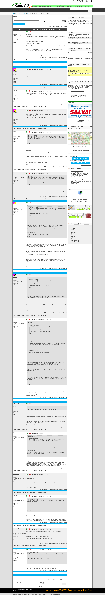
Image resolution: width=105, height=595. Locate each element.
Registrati (86, 1)
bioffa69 (15, 71)
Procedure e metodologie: (74, 226)
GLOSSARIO (84, 589)
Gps (72, 237)
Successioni (74, 232)
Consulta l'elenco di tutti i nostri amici (80, 201)
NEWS (18, 10)
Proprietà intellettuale (42, 594)
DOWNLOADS (88, 590)
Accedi (74, 0)
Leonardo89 (16, 31)
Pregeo (73, 228)
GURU (47, 10)
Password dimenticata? (86, 165)
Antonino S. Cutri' (28, 589)
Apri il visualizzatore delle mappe (80, 146)
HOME (14, 10)
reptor (76, 178)
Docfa (72, 229)
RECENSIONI (49, 590)
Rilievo (72, 238)
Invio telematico (75, 241)
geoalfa (85, 34)
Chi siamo (15, 594)
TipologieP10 (80, 195)
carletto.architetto (78, 175)
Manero (15, 90)
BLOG (51, 10)
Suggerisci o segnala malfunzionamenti (80, 150)
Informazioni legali (25, 594)
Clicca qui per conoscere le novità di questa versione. (80, 58)
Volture (72, 233)
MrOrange (77, 172)
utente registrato (25, 59)
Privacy (48, 594)
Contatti (19, 594)
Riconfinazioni (74, 231)
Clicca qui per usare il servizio (77, 91)
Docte (72, 235)
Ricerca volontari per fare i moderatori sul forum (81, 73)
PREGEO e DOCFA (22, 13)
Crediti (14, 590)
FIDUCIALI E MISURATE (39, 10)
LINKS (85, 592)
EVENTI (74, 589)
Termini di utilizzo (33, 594)
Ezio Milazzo (21, 589)
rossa (14, 131)
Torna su (40, 586)
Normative (73, 236)
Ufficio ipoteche (75, 240)
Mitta (76, 183)
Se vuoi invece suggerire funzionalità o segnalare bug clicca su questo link (79, 96)
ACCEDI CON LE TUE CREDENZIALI (80, 162)
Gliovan (76, 180)
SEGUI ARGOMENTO (19, 24)
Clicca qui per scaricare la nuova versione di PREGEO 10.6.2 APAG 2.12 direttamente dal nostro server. (80, 53)
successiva (64, 26)
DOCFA (28, 13)
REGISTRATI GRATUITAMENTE (80, 158)
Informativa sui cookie (55, 594)
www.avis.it (81, 120)
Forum (16, 13)
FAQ (79, 589)
